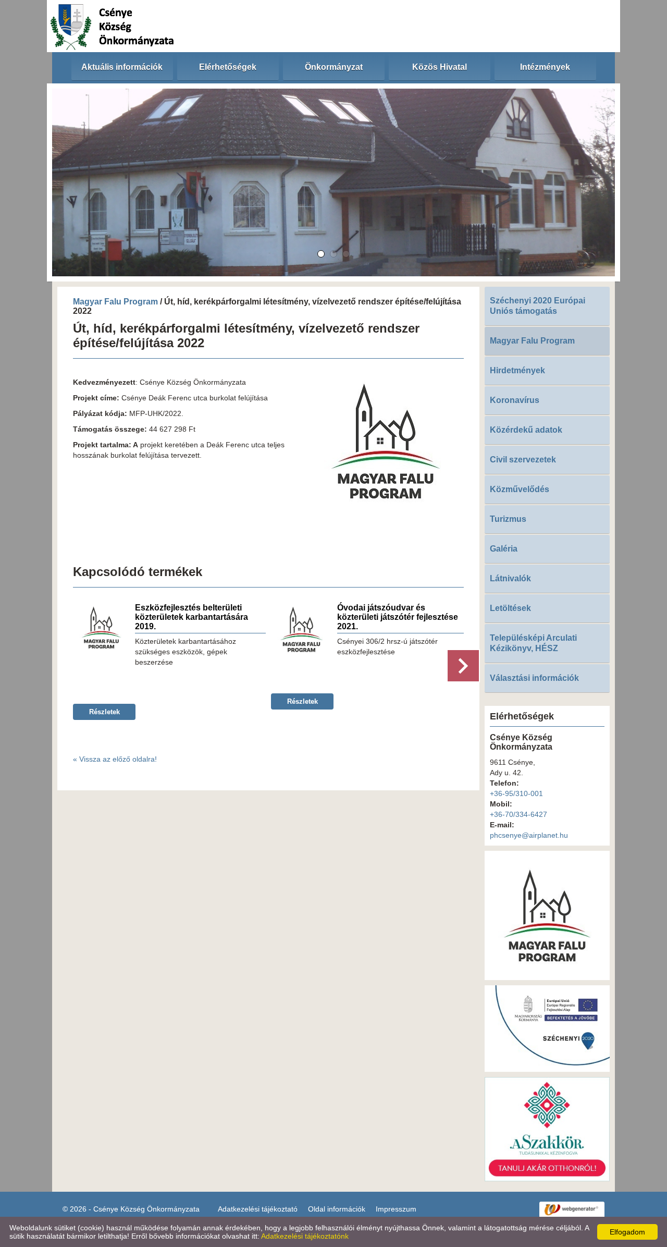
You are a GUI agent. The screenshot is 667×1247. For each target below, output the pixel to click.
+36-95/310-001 (516, 793)
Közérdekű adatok (526, 429)
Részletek (104, 712)
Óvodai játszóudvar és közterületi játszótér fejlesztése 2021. (397, 617)
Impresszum (396, 1209)
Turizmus (508, 519)
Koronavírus (514, 400)
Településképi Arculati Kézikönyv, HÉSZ (533, 643)
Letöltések (510, 608)
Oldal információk (336, 1209)
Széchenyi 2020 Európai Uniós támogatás (537, 305)
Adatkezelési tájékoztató (258, 1209)
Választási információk (534, 678)
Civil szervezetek (523, 459)
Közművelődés (519, 489)
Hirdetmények (517, 370)
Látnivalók (510, 578)
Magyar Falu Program (115, 301)
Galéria (503, 548)
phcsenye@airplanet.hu (529, 835)
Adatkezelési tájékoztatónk (305, 1236)
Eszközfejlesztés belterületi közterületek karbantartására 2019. (191, 617)
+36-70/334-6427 (518, 814)
